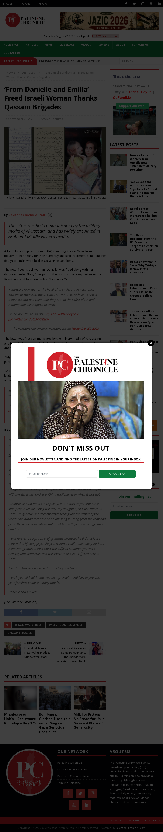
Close (151, 343)
